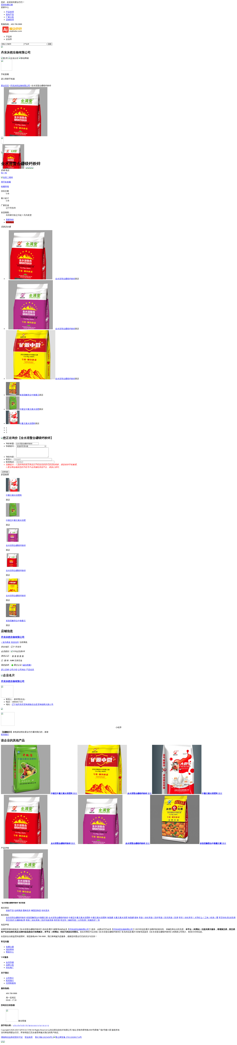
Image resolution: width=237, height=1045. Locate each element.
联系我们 (5, 735)
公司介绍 (13, 670)
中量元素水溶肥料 (27, 423)
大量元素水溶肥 (120, 918)
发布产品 (10, 14)
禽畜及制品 (36, 910)
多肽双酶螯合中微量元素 (37, 918)
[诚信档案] (26, 665)
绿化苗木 (45, 910)
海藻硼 (110, 918)
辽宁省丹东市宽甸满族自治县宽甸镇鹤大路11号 (32, 704)
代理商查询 (11, 983)
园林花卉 (27, 910)
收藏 (3, 186)
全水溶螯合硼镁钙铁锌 (65, 279)
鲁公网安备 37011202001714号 (69, 1037)
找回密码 (10, 949)
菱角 (136, 918)
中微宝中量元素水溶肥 (29, 409)
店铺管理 (10, 20)
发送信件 (15, 642)
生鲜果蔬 (18, 910)
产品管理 (10, 12)
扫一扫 (6, 177)
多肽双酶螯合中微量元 (29, 395)
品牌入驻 (10, 965)
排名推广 (10, 967)
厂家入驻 (10, 17)
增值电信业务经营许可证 (12, 1037)
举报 (7, 186)
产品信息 (30, 670)
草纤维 (57, 920)
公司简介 (10, 978)
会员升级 (10, 962)
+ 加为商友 (5, 642)
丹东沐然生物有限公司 (20, 86)
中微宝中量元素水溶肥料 (79, 918)
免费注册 (9, 5)
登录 (3, 5)
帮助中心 (10, 952)
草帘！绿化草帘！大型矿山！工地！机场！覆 (198, 918)
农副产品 (10, 910)
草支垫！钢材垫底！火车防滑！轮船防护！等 (80, 920)
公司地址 (22, 670)
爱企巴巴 (5, 86)
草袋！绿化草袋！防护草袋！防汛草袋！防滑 (158, 918)
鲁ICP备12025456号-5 (44, 1037)
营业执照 (29, 1037)
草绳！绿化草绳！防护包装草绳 (39, 920)
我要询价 (10, 220)
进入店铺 (5, 670)
